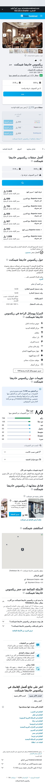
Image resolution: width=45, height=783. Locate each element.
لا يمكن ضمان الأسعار (36, 753)
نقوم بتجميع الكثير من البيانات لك (30, 763)
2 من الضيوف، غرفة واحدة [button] (31, 88)
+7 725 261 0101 (36, 72)
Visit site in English (21, 10)
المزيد (41, 279)
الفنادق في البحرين (36, 730)
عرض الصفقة (15, 514)
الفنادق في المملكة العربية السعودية (31, 718)
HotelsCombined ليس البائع (31, 760)
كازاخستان (25, 777)
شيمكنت (13, 777)
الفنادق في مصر (37, 733)
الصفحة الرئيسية (34, 777)
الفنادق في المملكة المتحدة (34, 739)
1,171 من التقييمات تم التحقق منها (21, 75)
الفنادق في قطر (37, 715)
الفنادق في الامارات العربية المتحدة (31, 727)
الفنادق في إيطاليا (37, 742)
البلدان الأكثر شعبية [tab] (35, 696)
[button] (2, 9)
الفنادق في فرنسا (37, 736)
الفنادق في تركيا (37, 721)
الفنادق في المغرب (36, 712)
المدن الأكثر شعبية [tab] (20, 696)
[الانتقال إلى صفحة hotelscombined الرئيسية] (29, 16)
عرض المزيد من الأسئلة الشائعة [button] (22, 630)
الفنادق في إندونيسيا (36, 724)
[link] (31, 519)
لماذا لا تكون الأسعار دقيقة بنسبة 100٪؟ (27, 767)
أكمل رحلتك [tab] (38, 701)
